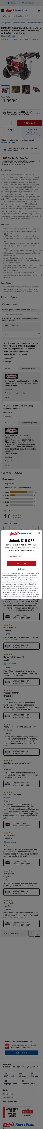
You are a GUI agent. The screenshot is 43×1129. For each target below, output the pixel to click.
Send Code (21, 563)
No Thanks (21, 569)
